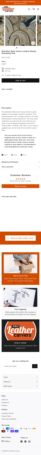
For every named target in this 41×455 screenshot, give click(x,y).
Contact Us (5, 402)
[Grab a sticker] (20, 330)
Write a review (20, 186)
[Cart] (33, 9)
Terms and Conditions (9, 419)
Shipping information (10, 162)
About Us (5, 399)
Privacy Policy (6, 416)
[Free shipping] (20, 297)
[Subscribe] (34, 366)
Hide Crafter (6, 57)
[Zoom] (33, 43)
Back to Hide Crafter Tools (21, 238)
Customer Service (8, 413)
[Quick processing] (20, 263)
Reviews (4, 405)
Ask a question (7, 167)
